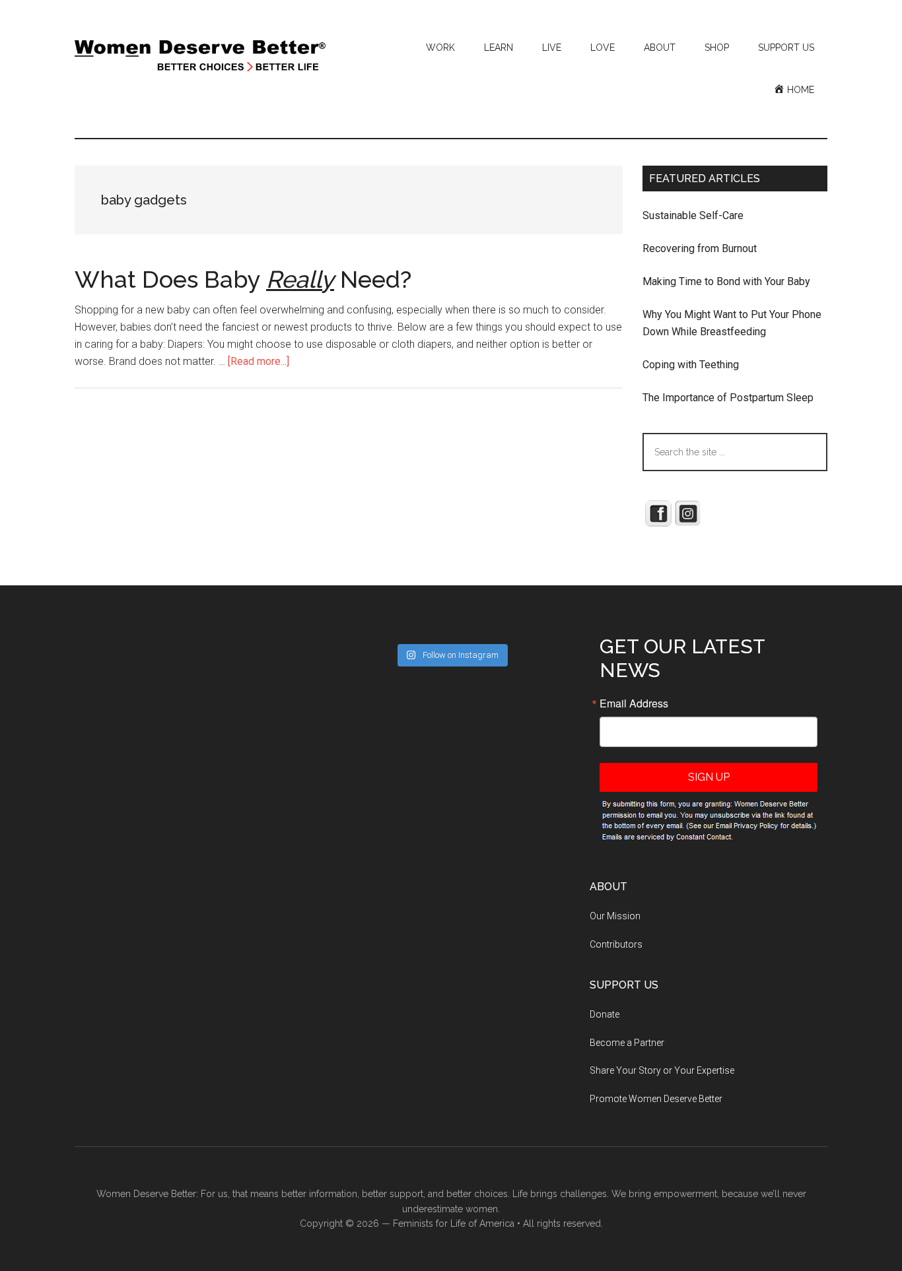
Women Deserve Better (200, 56)
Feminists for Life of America (453, 1223)
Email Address (634, 703)
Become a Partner (627, 1042)
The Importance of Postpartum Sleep (728, 397)
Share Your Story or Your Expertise (662, 1070)
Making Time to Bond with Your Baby (726, 281)
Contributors (616, 944)
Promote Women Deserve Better (656, 1098)
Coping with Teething (690, 364)
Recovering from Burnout (699, 248)
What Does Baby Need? (243, 279)
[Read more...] (258, 361)
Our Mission (615, 916)
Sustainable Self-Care (693, 215)
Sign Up (709, 777)
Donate (604, 1014)
